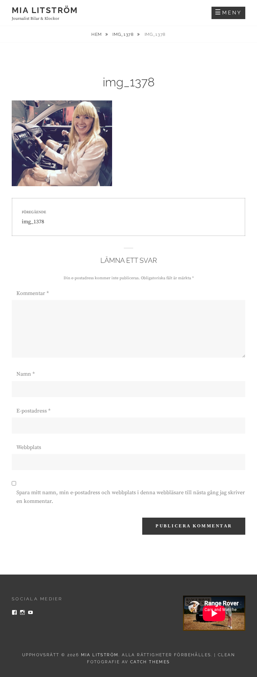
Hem (97, 34)
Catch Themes (150, 662)
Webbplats (28, 447)
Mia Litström (45, 10)
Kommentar (32, 293)
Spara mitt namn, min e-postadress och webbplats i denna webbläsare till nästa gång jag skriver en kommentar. (130, 497)
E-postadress (33, 410)
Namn (25, 374)
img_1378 (123, 34)
